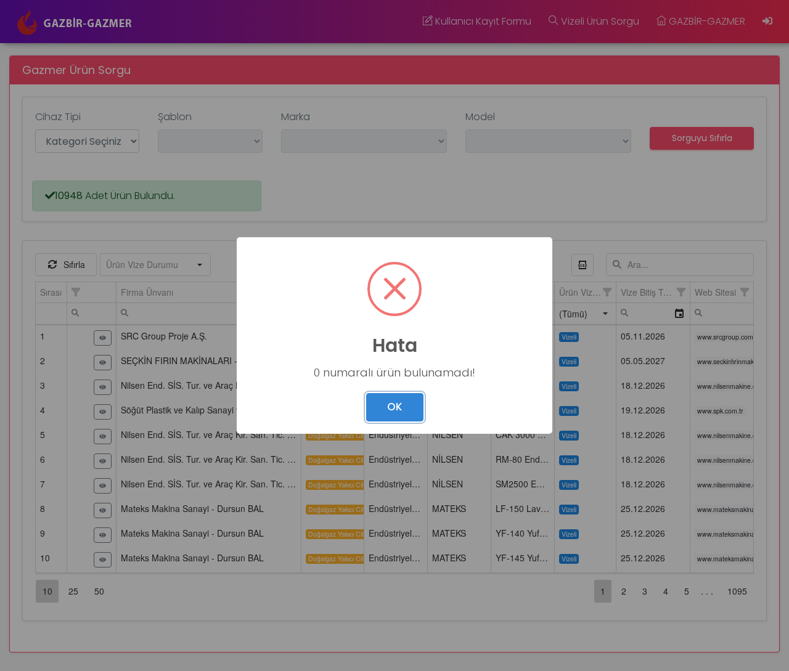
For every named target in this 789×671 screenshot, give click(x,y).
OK (395, 406)
